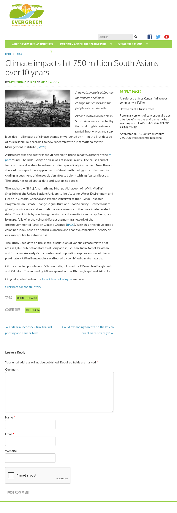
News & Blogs (18, 52)
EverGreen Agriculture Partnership (83, 44)
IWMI (41, 147)
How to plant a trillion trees (137, 109)
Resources (40, 52)
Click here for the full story (23, 287)
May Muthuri (17, 82)
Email (9, 434)
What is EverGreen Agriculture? (32, 44)
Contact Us (65, 52)
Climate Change (27, 298)
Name (10, 417)
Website (11, 451)
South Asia (32, 310)
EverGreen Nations (130, 44)
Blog (33, 82)
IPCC (70, 224)
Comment (12, 369)
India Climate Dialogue (57, 279)
